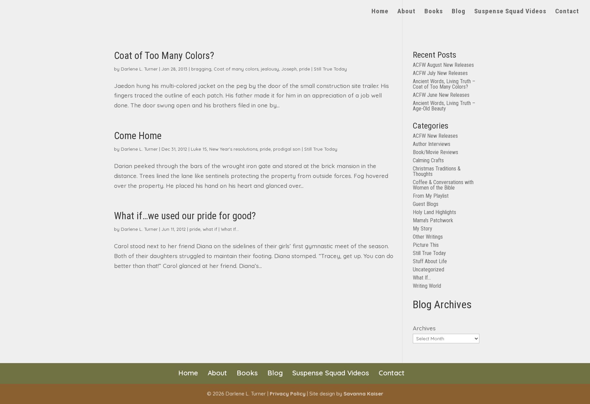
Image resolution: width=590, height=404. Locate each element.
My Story (422, 228)
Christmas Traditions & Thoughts (437, 171)
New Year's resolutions (233, 149)
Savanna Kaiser (363, 393)
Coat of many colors (236, 69)
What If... (230, 229)
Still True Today (330, 69)
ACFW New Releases (435, 136)
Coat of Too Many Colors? (164, 55)
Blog (458, 12)
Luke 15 (199, 149)
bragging (201, 69)
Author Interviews (431, 144)
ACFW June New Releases (441, 95)
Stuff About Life (430, 261)
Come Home (137, 135)
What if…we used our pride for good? (185, 216)
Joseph (289, 69)
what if (210, 229)
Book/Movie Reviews (435, 152)
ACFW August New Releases (443, 65)
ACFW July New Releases (440, 73)
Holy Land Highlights (434, 212)
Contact (567, 12)
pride (304, 69)
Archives (424, 328)
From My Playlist (431, 196)
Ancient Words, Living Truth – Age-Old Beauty (444, 106)
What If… (422, 277)
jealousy (270, 69)
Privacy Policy (288, 393)
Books (433, 12)
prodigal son (286, 149)
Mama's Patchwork (433, 220)
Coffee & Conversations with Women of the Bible (443, 185)
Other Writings (428, 237)
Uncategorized (428, 269)
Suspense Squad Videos (510, 12)
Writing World (427, 286)
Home (380, 12)
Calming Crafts (428, 160)
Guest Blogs (425, 204)
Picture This (426, 245)
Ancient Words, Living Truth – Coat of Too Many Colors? (444, 84)
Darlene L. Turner (139, 69)
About (406, 12)
